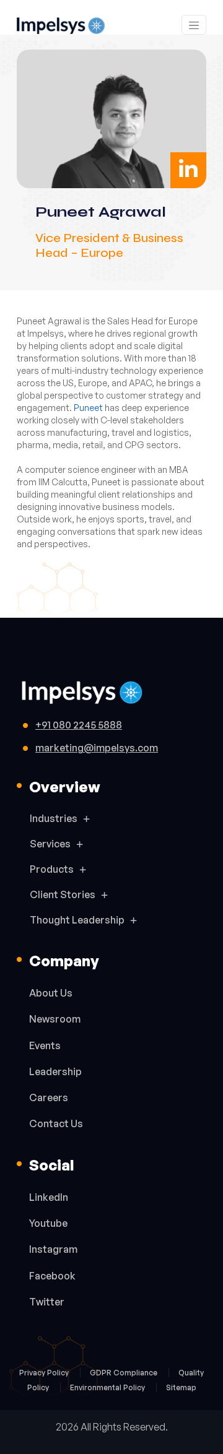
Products (52, 869)
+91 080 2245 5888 (78, 725)
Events (45, 1045)
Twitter (46, 1302)
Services (50, 843)
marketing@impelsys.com (96, 748)
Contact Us (56, 1123)
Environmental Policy (108, 1387)
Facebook (52, 1276)
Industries (53, 818)
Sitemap (181, 1387)
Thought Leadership (77, 920)
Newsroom (55, 1019)
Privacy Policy (45, 1372)
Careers (48, 1097)
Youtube (48, 1223)
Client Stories (62, 894)
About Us (50, 993)
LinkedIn (48, 1197)
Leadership (55, 1071)
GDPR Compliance (124, 1372)
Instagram (53, 1249)
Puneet (88, 407)
